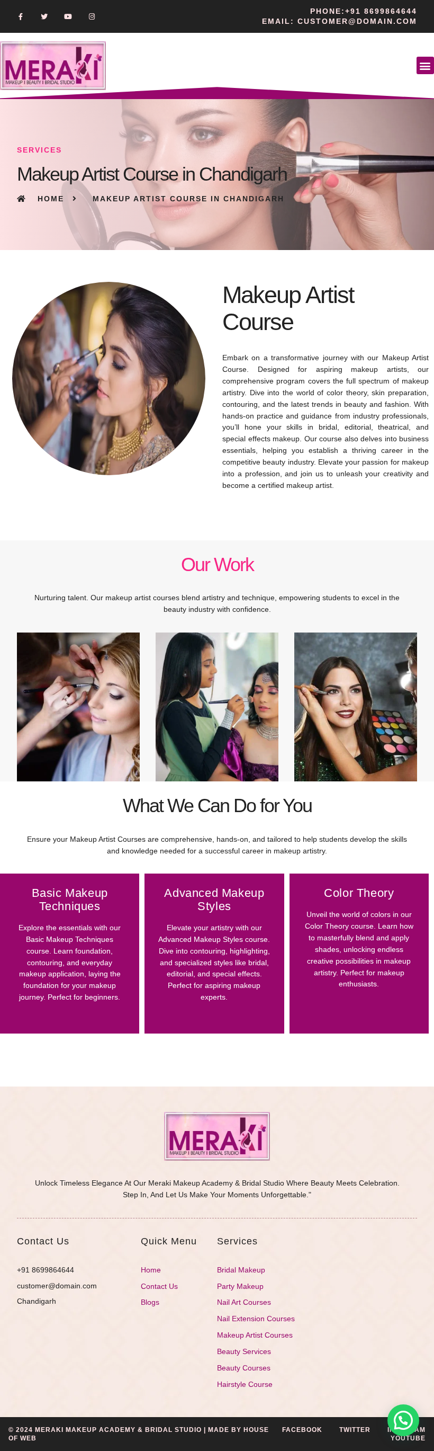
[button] (425, 65)
